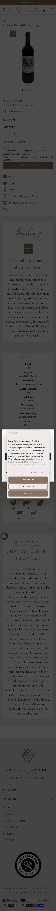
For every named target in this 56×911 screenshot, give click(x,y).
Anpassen (27, 486)
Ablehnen (28, 493)
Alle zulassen (27, 480)
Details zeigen (37, 472)
